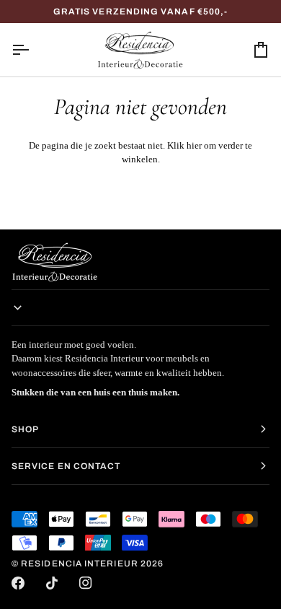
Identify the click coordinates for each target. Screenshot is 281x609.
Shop (25, 429)
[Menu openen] (33, 49)
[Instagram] (85, 583)
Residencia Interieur (79, 563)
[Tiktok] (52, 583)
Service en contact (66, 466)
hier (194, 145)
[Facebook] (18, 583)
